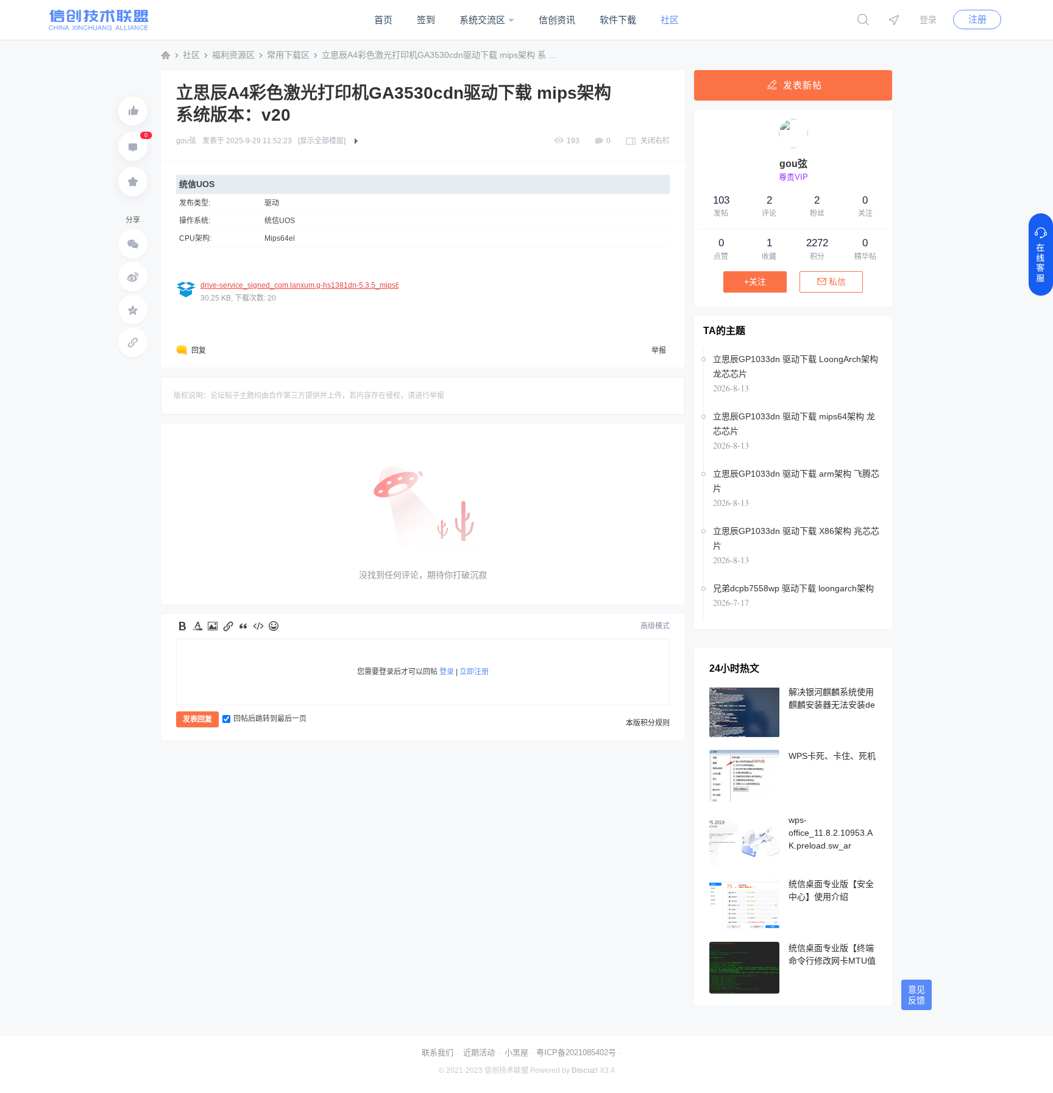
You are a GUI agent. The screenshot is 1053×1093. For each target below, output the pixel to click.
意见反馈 (916, 994)
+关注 (755, 282)
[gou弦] (793, 145)
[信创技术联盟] (99, 28)
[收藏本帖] (132, 181)
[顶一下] (132, 111)
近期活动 (479, 1052)
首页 (383, 20)
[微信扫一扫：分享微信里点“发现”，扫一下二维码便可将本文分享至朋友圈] (132, 243)
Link (228, 626)
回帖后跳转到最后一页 (270, 718)
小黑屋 (516, 1052)
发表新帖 (802, 85)
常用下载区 (288, 55)
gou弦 (186, 141)
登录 (928, 19)
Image (213, 626)
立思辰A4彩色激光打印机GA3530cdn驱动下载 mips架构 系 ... (439, 55)
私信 (837, 282)
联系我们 (437, 1052)
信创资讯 (557, 20)
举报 (658, 350)
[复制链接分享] (132, 342)
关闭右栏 (655, 141)
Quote (243, 626)
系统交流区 (482, 20)
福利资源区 (233, 55)
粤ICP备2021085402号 (576, 1052)
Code (258, 626)
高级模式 (655, 626)
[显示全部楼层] (322, 141)
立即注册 (474, 672)
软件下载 (618, 20)
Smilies (274, 626)
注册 (977, 19)
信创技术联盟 (166, 55)
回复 (198, 350)
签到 (426, 20)
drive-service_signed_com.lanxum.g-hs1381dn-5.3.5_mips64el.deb (312, 285)
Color (197, 626)
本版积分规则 (648, 723)
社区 (670, 20)
